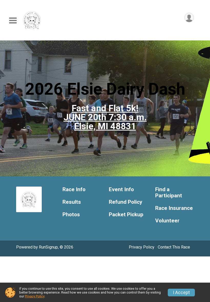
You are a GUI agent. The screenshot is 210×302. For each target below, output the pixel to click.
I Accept (181, 292)
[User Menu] (189, 17)
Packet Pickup (126, 215)
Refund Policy (125, 202)
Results (71, 202)
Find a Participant (168, 193)
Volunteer (167, 221)
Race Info (74, 189)
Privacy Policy (141, 247)
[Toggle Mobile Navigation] (13, 20)
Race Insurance (174, 208)
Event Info (121, 189)
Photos (71, 215)
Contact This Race (174, 247)
